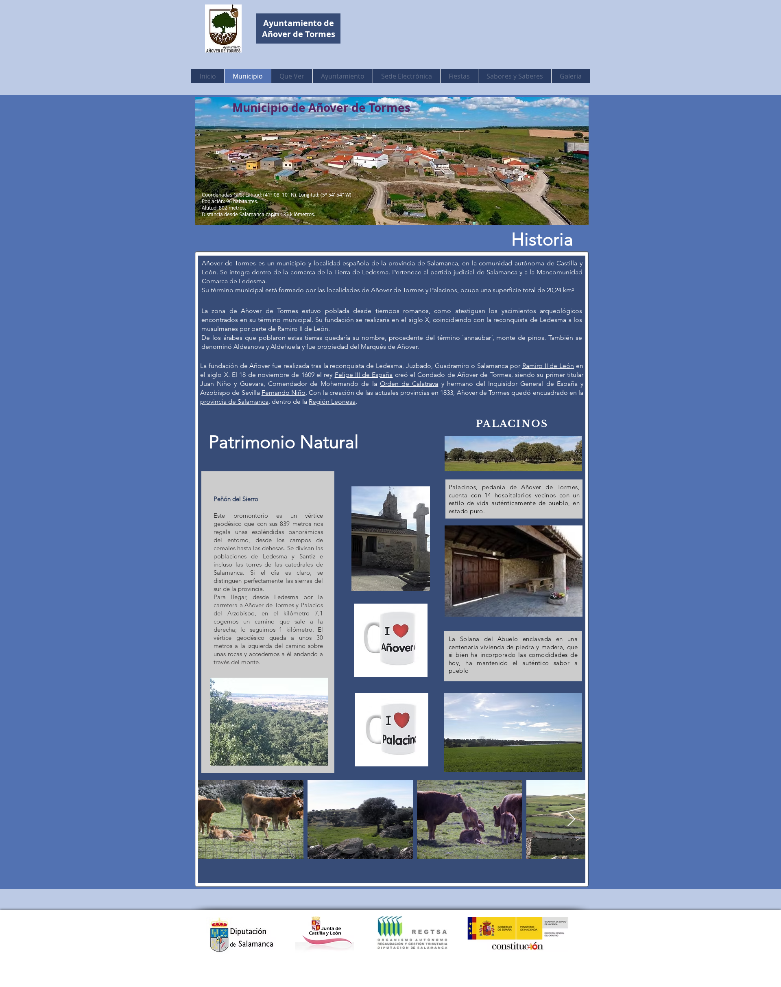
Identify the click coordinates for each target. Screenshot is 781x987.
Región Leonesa (332, 401)
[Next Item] (571, 819)
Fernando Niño (283, 392)
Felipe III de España (364, 375)
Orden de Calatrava (409, 383)
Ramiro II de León (548, 366)
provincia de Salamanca (234, 401)
